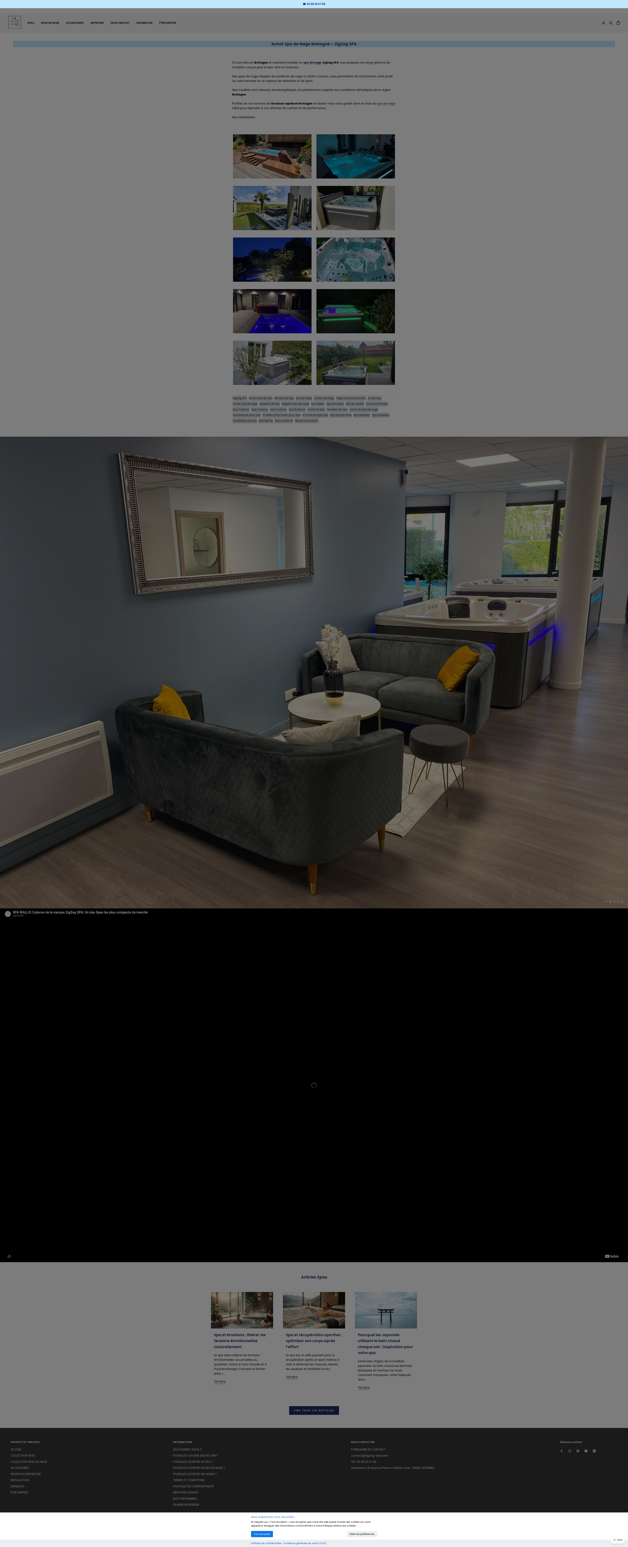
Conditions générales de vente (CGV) (304, 1543)
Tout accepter (262, 1534)
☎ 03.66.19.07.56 (314, 4)
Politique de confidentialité (266, 1543)
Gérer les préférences (361, 1534)
